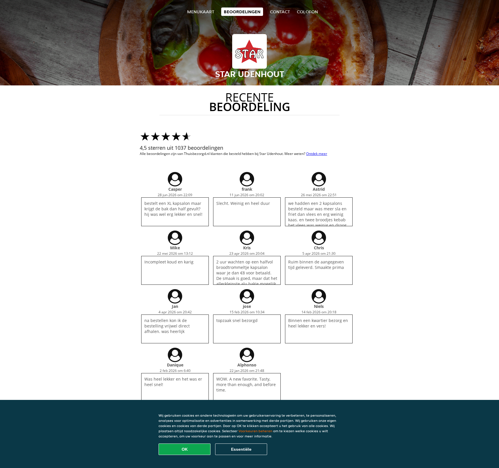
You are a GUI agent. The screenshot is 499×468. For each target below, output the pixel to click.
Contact (280, 12)
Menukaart (200, 12)
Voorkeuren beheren (255, 431)
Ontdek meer (316, 153)
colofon (307, 12)
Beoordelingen (242, 12)
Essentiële (241, 449)
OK (185, 449)
